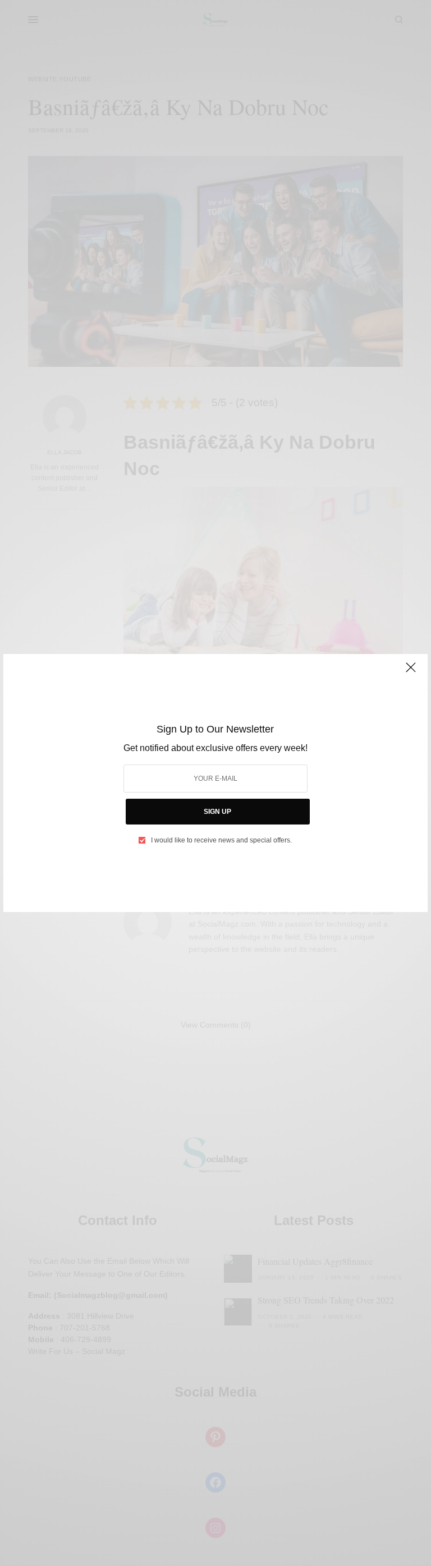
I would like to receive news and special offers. (221, 840)
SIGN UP (217, 812)
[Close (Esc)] (411, 672)
